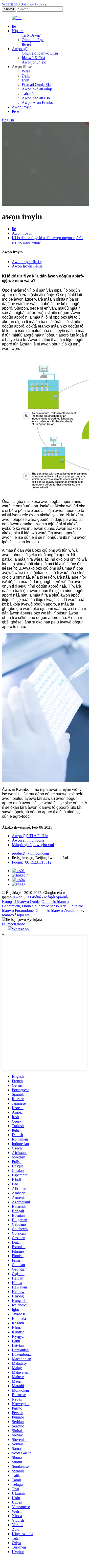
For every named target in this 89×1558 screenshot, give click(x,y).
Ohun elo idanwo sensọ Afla (44, 906)
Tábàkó (28, 93)
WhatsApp (20, 929)
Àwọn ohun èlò (34, 62)
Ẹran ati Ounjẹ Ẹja (36, 84)
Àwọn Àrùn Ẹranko (37, 102)
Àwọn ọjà (19, 49)
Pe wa (17, 111)
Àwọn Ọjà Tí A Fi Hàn (30, 836)
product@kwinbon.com (30, 853)
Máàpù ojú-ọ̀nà (56, 897)
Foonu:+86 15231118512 (31, 862)
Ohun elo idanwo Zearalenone (59, 910)
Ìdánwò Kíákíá (33, 58)
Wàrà (26, 71)
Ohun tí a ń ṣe (33, 40)
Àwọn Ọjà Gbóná (27, 897)
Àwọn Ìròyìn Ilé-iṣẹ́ (27, 266)
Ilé (14, 26)
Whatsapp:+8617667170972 (24, 4)
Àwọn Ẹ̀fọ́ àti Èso (36, 98)
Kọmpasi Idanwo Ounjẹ (21, 901)
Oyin (26, 75)
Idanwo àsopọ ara (16, 915)
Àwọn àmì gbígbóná (28, 840)
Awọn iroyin (22, 107)
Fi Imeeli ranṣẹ (13, 924)
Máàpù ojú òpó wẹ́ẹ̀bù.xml (33, 845)
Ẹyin (25, 80)
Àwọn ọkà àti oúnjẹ (37, 89)
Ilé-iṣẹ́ (26, 44)
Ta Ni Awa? (31, 35)
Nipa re (17, 31)
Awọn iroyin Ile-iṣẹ (27, 262)
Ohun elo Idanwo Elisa (40, 53)
